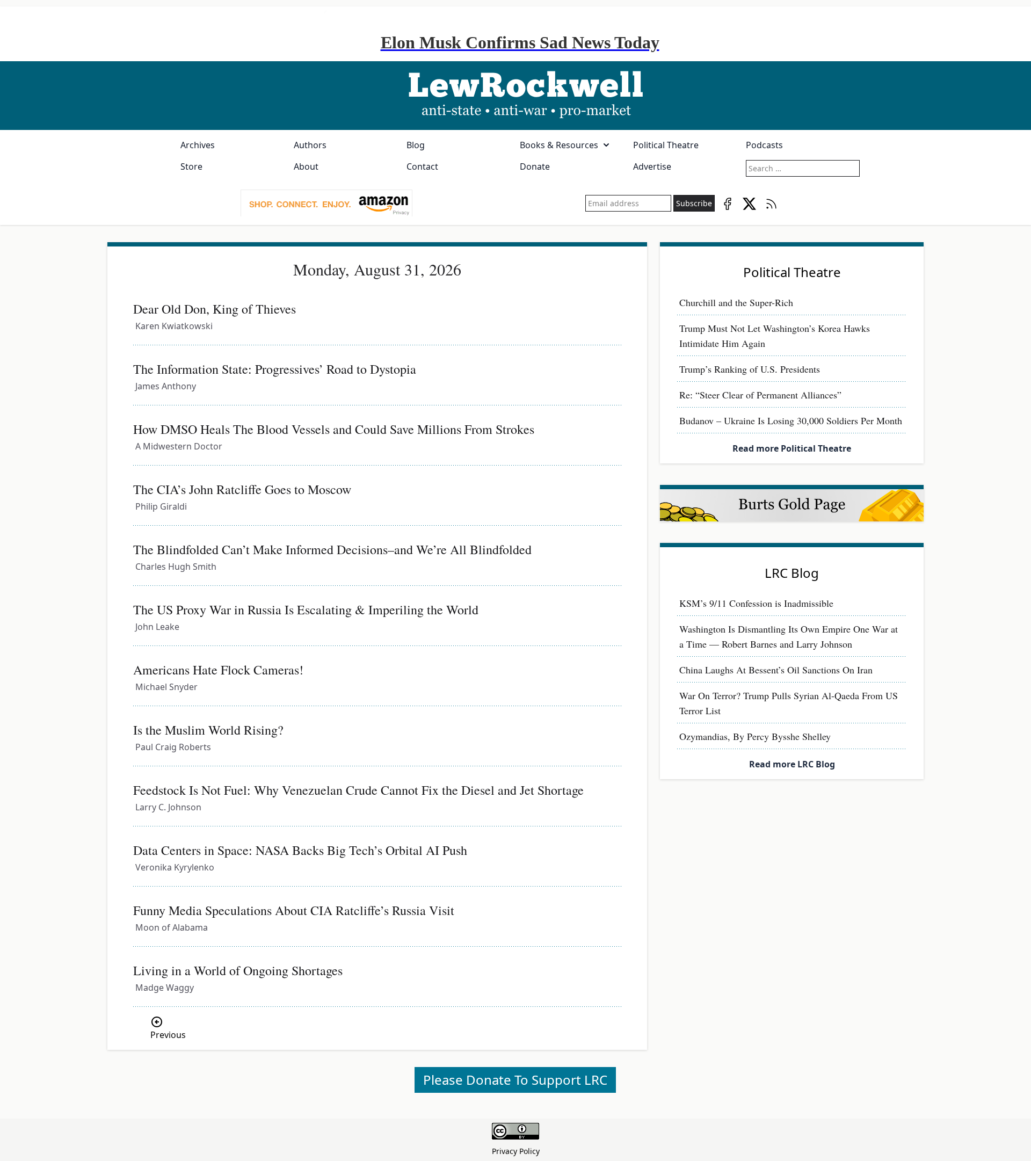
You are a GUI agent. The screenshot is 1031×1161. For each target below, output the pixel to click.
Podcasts (764, 145)
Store (191, 166)
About (306, 166)
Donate (535, 166)
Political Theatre (666, 145)
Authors (310, 145)
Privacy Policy (516, 1151)
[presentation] (326, 203)
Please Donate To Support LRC (515, 1080)
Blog (415, 145)
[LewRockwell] (515, 95)
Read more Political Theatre (791, 448)
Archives (197, 145)
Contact (422, 166)
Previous (168, 1035)
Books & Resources (559, 145)
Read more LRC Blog (792, 764)
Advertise (652, 166)
